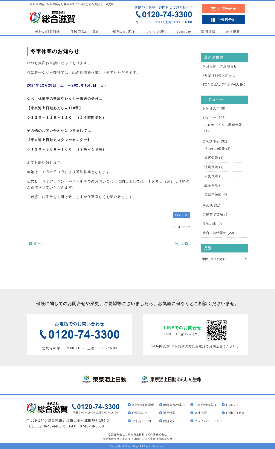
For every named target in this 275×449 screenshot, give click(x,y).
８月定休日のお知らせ (220, 66)
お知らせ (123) (214, 117)
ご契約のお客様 (122, 32)
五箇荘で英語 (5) (216, 214)
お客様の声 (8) (214, 108)
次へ (180, 244)
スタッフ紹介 (156, 32)
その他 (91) (211, 205)
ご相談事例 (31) (215, 141)
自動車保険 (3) (215, 194)
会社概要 (232, 32)
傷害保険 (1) (214, 157)
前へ (37, 244)
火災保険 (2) (214, 176)
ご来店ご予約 (141, 421)
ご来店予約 (226, 20)
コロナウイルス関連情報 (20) (223, 127)
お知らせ (184, 32)
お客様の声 (140, 413)
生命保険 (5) (214, 185)
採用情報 (208, 32)
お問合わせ (227, 9)
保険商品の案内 (174, 405)
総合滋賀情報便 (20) (218, 233)
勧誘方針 (169, 421)
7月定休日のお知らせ (219, 75)
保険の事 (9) (212, 224)
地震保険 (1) (214, 167)
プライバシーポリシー (210, 421)
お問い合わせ (235, 413)
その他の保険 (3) (217, 148)
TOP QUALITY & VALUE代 (224, 84)
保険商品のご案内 (85, 32)
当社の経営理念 (48, 32)
